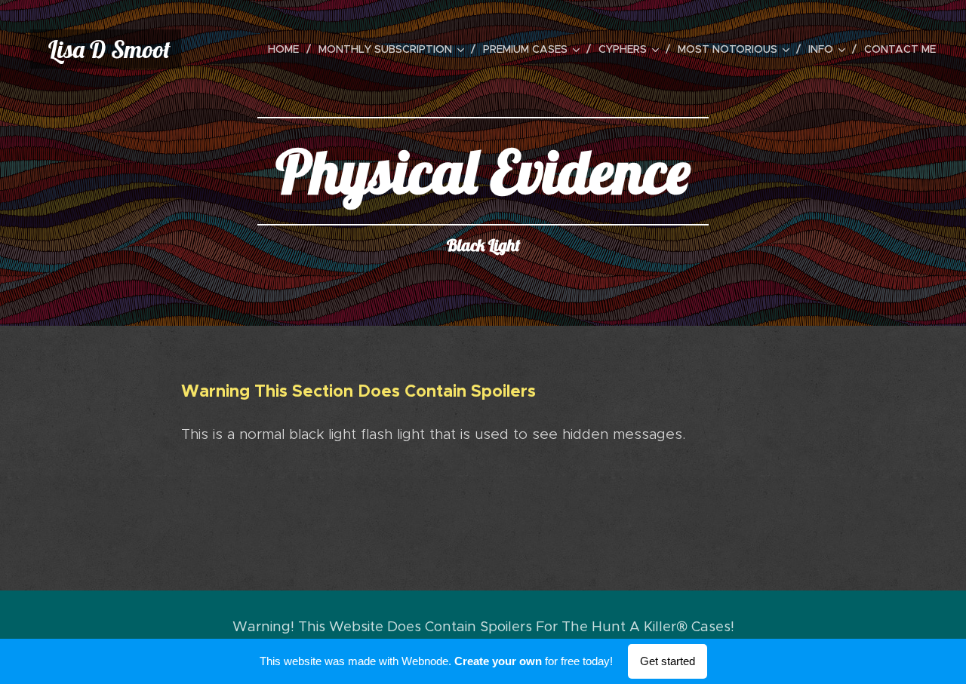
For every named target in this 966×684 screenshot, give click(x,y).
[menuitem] (287, 49)
